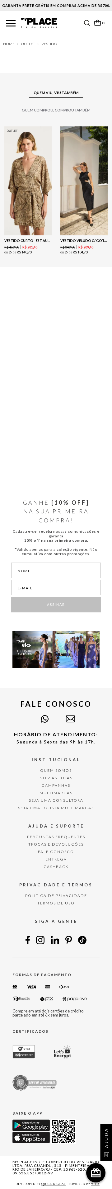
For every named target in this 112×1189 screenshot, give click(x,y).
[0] (97, 23)
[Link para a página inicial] (9, 44)
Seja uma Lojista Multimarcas (56, 807)
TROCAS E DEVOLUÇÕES (56, 844)
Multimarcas (56, 792)
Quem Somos (56, 770)
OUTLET (28, 44)
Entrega (56, 859)
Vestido (49, 44)
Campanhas (56, 785)
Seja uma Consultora (56, 800)
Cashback (56, 866)
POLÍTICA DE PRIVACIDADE (56, 895)
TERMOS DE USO (56, 903)
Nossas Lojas (56, 778)
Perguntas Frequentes (56, 836)
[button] (11, 23)
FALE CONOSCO (56, 851)
